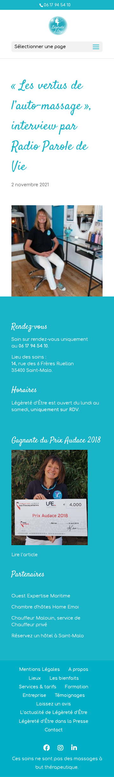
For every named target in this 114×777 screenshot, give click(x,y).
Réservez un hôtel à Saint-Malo (47, 636)
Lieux (34, 678)
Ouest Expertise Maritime (40, 596)
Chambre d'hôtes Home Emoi (45, 607)
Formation (76, 687)
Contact (54, 730)
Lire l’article (24, 554)
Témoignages (70, 695)
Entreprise (34, 695)
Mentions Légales (39, 669)
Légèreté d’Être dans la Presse (53, 721)
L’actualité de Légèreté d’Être (53, 712)
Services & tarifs (37, 687)
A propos (78, 669)
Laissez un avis (53, 704)
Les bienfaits (64, 678)
